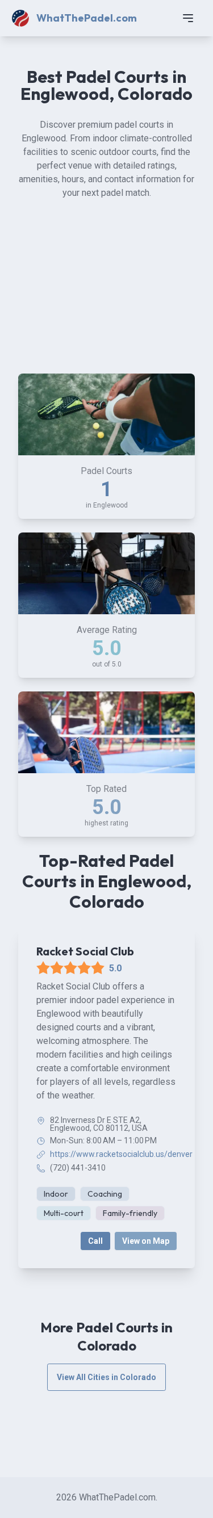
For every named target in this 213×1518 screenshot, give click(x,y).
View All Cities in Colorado (106, 1377)
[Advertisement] (106, 297)
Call (95, 1241)
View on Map (145, 1241)
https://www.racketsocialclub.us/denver (121, 1154)
